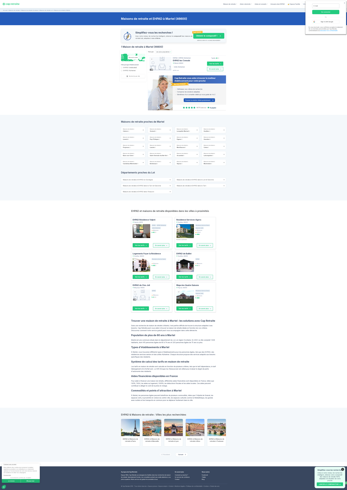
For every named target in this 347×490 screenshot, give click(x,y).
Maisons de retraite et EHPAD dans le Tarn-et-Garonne (142, 186)
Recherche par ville (134, 76)
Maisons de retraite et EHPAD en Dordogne (138, 180)
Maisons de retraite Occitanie (29, 10)
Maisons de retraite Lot (46, 10)
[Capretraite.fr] (11, 4)
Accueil (5, 10)
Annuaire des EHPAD (277, 4)
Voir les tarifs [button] (214, 64)
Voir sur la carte (133, 57)
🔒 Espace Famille (294, 4)
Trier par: (151, 52)
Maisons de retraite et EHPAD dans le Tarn (191, 186)
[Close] (342, 469)
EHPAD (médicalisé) (130, 67)
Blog (203, 479)
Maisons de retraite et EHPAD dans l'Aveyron (138, 192)
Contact (177, 479)
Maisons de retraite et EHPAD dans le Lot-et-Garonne (195, 180)
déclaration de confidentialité (329, 30)
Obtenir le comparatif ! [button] (205, 35)
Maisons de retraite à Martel (62, 10)
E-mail (316, 6)
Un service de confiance (182, 477)
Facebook (205, 475)
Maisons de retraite (14, 10)
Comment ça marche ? (181, 475)
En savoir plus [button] (214, 69)
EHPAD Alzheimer (129, 70)
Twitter (204, 477)
